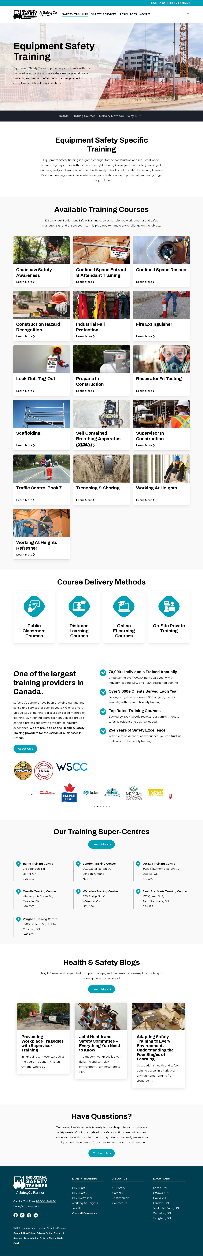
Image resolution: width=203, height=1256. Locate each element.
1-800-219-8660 (46, 1201)
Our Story (118, 1188)
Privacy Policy (44, 1233)
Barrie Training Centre (38, 863)
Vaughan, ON (162, 1218)
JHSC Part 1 (79, 1188)
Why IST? (134, 116)
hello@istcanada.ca (26, 1206)
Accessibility (31, 1238)
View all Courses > (84, 1213)
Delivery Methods (111, 116)
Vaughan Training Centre (40, 919)
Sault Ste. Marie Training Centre (165, 891)
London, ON (161, 1203)
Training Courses (83, 116)
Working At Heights (85, 1203)
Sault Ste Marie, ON (166, 1208)
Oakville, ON (161, 1198)
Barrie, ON (160, 1188)
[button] (25, 749)
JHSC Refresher (82, 1198)
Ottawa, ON (161, 1193)
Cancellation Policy (24, 1233)
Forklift (76, 1208)
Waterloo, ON (162, 1213)
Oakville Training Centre (39, 891)
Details (64, 116)
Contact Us (119, 1203)
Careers (117, 1193)
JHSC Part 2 (79, 1193)
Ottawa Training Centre (159, 863)
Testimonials (120, 1198)
